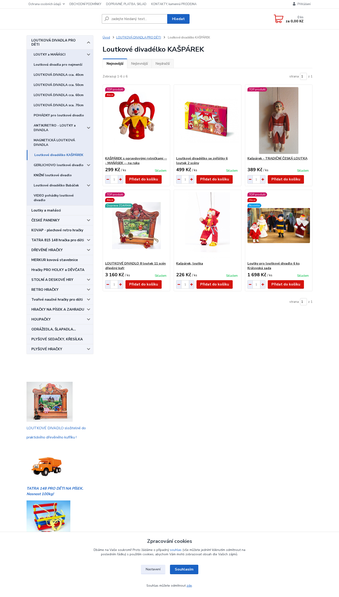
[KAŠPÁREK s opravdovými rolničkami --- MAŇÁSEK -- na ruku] (136, 120)
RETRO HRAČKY (45, 289)
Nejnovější (115, 63)
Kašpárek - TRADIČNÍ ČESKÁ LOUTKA (277, 158)
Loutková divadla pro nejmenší (58, 64)
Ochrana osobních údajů (44, 4)
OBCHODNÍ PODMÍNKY (85, 4)
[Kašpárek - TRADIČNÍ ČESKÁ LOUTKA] (278, 120)
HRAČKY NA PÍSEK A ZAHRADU (57, 309)
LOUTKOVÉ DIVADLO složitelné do (56, 428)
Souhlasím (184, 569)
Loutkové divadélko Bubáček (56, 185)
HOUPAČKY (41, 319)
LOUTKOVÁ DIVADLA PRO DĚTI (53, 42)
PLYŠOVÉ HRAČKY (46, 349)
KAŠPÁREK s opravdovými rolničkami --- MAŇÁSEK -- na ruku (136, 160)
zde (189, 585)
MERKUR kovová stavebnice (54, 260)
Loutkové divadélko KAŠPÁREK (58, 155)
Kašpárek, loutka (189, 263)
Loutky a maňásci (46, 210)
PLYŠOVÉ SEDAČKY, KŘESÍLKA (57, 339)
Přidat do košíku (143, 179)
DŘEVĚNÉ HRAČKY (47, 250)
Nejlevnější (139, 63)
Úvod (106, 37)
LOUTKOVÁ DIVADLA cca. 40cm (58, 75)
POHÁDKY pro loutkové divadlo (59, 115)
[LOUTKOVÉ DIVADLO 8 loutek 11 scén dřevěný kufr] (136, 225)
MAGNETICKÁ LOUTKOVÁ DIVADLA (54, 142)
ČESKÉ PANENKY (45, 220)
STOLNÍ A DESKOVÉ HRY (52, 279)
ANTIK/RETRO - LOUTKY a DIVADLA (55, 127)
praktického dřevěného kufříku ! (52, 437)
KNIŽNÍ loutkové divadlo (53, 175)
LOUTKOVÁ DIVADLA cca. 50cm (58, 85)
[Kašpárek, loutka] (207, 225)
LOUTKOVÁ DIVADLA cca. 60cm (58, 95)
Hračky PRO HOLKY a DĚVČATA (57, 270)
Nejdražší (162, 63)
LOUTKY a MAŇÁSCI (49, 54)
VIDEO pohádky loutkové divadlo (54, 197)
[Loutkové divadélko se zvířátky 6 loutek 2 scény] (207, 120)
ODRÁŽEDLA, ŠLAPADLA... (53, 329)
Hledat (178, 18)
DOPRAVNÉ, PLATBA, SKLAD (126, 4)
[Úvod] (62, 19)
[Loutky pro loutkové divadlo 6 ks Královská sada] (278, 225)
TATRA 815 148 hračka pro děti (57, 240)
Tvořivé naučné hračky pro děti (57, 299)
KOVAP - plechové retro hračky (57, 230)
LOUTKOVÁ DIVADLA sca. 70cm (58, 105)
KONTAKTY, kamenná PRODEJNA (173, 4)
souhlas (175, 550)
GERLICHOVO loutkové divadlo (58, 165)
